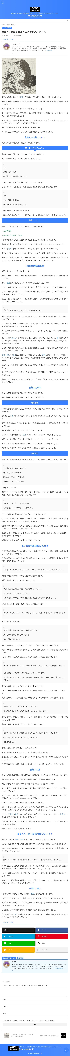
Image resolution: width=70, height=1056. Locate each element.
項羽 (21, 97)
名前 (4, 999)
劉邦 (9, 249)
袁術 (14, 355)
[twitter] (12, 53)
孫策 (3, 355)
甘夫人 (62, 814)
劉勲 (44, 355)
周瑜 (8, 355)
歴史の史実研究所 (35, 16)
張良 (24, 435)
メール (5, 1006)
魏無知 (22, 839)
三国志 (10, 814)
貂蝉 (32, 894)
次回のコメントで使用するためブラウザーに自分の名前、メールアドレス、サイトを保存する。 (29, 1020)
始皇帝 (13, 338)
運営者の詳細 (49, 50)
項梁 (8, 283)
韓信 (11, 416)
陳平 (16, 839)
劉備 (16, 814)
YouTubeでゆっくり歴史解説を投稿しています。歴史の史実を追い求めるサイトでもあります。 (41, 1046)
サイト (4, 1013)
